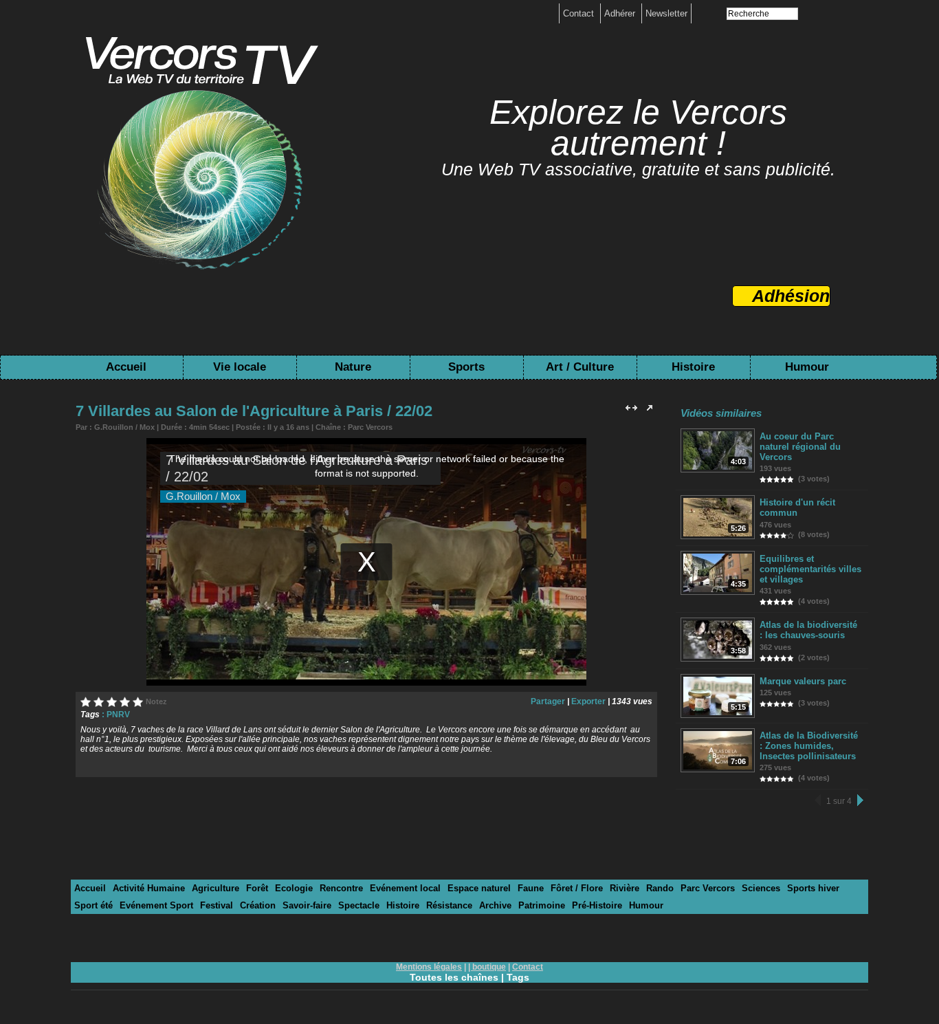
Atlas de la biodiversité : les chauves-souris (808, 630)
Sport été (93, 905)
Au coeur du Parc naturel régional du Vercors (800, 446)
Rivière (624, 888)
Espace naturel (479, 888)
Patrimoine (541, 905)
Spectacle (358, 905)
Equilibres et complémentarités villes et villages (810, 569)
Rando (660, 888)
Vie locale (239, 366)
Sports (466, 366)
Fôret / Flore (577, 888)
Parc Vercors (370, 427)
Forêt (257, 888)
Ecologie (294, 888)
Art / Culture (580, 366)
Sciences (761, 888)
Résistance (449, 905)
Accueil (126, 366)
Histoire (693, 366)
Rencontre (341, 888)
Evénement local (405, 888)
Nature (353, 366)
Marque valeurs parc (803, 681)
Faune (531, 888)
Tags (518, 977)
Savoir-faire (307, 905)
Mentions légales (429, 967)
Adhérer (621, 13)
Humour (807, 366)
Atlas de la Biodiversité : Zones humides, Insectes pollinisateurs (809, 745)
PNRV (118, 714)
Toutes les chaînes (454, 977)
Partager (548, 701)
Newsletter (666, 13)
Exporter (588, 701)
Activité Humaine (149, 888)
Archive (495, 905)
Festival (216, 905)
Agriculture (215, 888)
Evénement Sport (156, 905)
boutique (489, 967)
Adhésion (791, 295)
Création (258, 905)
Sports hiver (813, 888)
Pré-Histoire (597, 905)
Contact (580, 13)
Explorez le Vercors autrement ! (638, 127)
